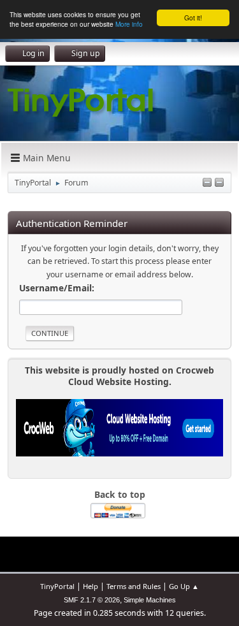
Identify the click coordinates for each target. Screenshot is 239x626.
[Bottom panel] (219, 183)
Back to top (119, 494)
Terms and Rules (133, 586)
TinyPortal (57, 586)
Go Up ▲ (184, 586)
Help (90, 586)
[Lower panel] (207, 183)
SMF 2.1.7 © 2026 (92, 600)
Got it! (193, 17)
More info (129, 24)
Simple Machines (150, 600)
